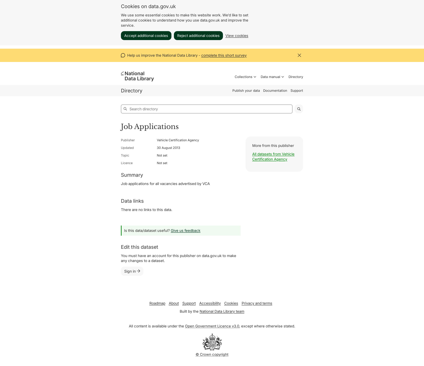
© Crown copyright (212, 354)
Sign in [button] (130, 271)
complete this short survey (224, 55)
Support (297, 91)
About (174, 303)
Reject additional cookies (198, 35)
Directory (296, 77)
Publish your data (246, 91)
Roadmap (157, 303)
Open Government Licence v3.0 (212, 326)
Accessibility (210, 303)
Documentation (275, 91)
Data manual (270, 77)
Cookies (231, 303)
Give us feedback (185, 230)
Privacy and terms (257, 303)
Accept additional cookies (146, 35)
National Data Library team (222, 311)
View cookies (236, 35)
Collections (243, 77)
